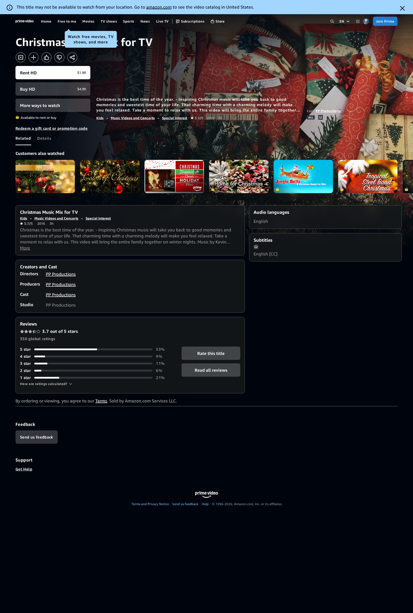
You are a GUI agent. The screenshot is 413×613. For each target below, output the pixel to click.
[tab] (23, 138)
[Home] (24, 21)
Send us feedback (185, 504)
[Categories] (358, 21)
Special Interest (174, 118)
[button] (46, 383)
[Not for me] (59, 57)
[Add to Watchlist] (33, 57)
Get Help (23, 469)
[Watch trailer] (20, 57)
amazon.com (159, 7)
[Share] (72, 57)
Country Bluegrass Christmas (368, 176)
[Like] (46, 57)
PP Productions (328, 111)
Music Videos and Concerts (133, 118)
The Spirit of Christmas (45, 176)
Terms (101, 400)
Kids (99, 118)
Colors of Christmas (109, 176)
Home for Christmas (238, 176)
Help (205, 504)
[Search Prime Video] (332, 21)
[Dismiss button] (402, 8)
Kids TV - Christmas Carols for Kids (303, 176)
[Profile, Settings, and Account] (366, 21)
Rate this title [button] (211, 353)
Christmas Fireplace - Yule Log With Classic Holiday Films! (174, 176)
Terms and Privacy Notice (150, 504)
